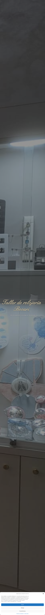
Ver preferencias (22, 611)
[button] (43, 593)
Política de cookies (20, 613)
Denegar (22, 607)
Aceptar (22, 604)
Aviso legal (26, 613)
